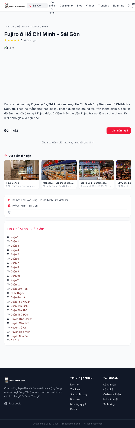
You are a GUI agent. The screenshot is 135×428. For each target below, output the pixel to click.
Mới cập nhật (110, 399)
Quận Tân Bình (19, 306)
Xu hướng (109, 404)
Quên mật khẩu (112, 394)
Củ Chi (15, 340)
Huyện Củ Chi (19, 327)
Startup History (78, 394)
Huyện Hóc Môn (20, 331)
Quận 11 (15, 280)
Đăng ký (108, 389)
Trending (103, 5)
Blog (79, 5)
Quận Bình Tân (19, 288)
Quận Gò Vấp (18, 297)
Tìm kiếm (75, 389)
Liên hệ (74, 384)
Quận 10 (15, 276)
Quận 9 (15, 271)
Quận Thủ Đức (19, 314)
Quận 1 (14, 237)
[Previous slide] (8, 175)
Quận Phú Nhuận (20, 301)
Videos (90, 5)
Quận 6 (15, 258)
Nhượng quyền (78, 404)
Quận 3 (15, 245)
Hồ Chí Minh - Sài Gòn (25, 205)
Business (75, 399)
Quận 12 (15, 284)
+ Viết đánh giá (118, 130)
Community (66, 5)
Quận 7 (15, 263)
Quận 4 (15, 250)
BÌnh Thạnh (17, 293)
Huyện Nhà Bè (19, 336)
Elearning (118, 5)
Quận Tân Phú (19, 310)
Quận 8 (15, 267)
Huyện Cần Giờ (19, 323)
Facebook (15, 403)
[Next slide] (127, 175)
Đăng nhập (109, 384)
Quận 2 (15, 241)
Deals (73, 409)
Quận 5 (15, 254)
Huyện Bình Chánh (21, 319)
